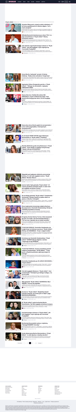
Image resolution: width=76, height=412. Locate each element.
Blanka (23, 390)
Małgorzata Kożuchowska (58, 392)
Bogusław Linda (57, 387)
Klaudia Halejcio (7, 392)
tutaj (25, 409)
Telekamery (40, 390)
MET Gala (39, 389)
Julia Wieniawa (7, 391)
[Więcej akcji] (53, 24)
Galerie (32, 1)
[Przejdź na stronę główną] (7, 2)
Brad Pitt (56, 388)
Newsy (24, 1)
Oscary (39, 387)
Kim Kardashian (7, 389)
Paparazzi (38, 1)
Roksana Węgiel (24, 395)
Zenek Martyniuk (24, 389)
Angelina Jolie (57, 390)
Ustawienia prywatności (38, 402)
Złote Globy (39, 388)
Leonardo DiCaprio (57, 391)
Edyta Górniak (24, 394)
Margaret (23, 391)
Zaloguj (66, 1)
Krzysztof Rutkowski (8, 390)
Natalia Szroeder (24, 392)
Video (28, 1)
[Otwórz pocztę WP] (59, 2)
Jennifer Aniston (57, 389)
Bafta (39, 392)
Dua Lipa (23, 388)
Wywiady (19, 1)
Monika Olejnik (7, 388)
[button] (62, 1)
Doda (22, 387)
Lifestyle (43, 1)
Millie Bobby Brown (57, 394)
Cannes (39, 391)
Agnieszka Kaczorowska (8, 387)
